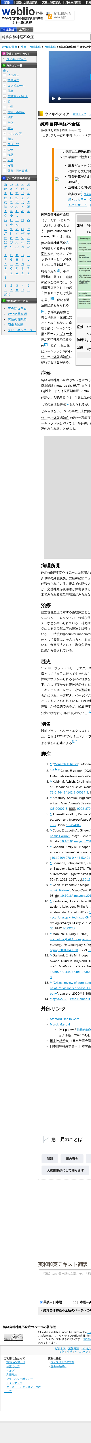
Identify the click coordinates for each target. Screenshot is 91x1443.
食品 (10, 154)
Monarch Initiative (66, 764)
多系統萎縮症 (57, 312)
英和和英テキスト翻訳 (63, 1264)
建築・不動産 (16, 112)
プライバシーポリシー (19, 1378)
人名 (10, 160)
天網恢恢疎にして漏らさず (65, 1170)
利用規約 (11, 1374)
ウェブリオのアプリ (62, 1362)
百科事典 (50, 47)
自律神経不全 (56, 243)
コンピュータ (16, 85)
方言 (10, 165)
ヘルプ (10, 1370)
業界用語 (13, 80)
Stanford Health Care (65, 1019)
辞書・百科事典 (31, 47)
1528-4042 (73, 825)
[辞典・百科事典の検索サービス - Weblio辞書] (22, 14)
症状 (80, 327)
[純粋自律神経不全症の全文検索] (25, 29)
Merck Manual (60, 1024)
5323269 (69, 928)
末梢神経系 (55, 339)
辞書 (7, 2)
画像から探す (58, 1366)
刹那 (50, 1158)
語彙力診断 (15, 325)
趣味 (10, 139)
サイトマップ (14, 1383)
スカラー (80, 199)
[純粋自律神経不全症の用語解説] (8, 29)
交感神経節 (76, 578)
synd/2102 (60, 999)
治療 (80, 347)
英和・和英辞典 (51, 2)
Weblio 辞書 (9, 47)
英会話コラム (17, 308)
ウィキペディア (57, 114)
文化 (10, 123)
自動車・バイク (18, 96)
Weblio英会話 (17, 314)
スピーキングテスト (22, 330)
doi (57, 841)
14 (74, 741)
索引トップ (79, 114)
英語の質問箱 (17, 319)
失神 (69, 293)
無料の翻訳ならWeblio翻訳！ (62, 15)
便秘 (60, 300)
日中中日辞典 (73, 2)
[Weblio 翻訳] (49, 16)
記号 (7, 294)
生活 (10, 128)
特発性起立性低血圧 (55, 130)
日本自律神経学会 (62, 1046)
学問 (10, 117)
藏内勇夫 (72, 1158)
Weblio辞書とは (15, 1362)
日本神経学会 (59, 1040)
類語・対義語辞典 (27, 2)
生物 (10, 149)
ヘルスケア (15, 133)
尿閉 (63, 317)
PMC (58, 928)
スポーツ (13, 144)
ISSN (72, 808)
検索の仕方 (13, 1366)
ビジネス (13, 75)
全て (5, 70)
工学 (10, 107)
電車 (10, 91)
